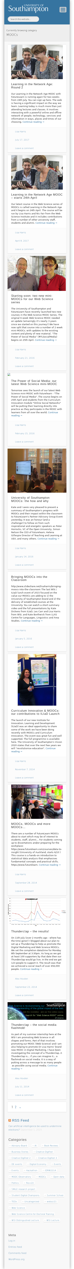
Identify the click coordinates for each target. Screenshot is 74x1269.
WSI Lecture (52, 1220)
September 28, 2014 (26, 883)
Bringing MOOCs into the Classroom (29, 578)
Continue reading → (33, 122)
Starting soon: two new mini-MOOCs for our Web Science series (32, 299)
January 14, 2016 (24, 556)
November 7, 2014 (25, 769)
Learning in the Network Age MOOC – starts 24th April (37, 196)
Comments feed (17, 1253)
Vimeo (52, 19)
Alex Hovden (21, 979)
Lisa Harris (20, 131)
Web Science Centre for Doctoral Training (33, 1214)
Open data (58, 1177)
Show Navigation (63, 9)
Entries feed (15, 1247)
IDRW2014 (50, 1170)
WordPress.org (16, 1259)
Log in (11, 1240)
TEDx (14, 1201)
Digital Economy (38, 1164)
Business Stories (20, 1152)
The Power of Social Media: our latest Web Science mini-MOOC (34, 382)
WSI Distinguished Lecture (25, 1220)
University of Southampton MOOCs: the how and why (30, 499)
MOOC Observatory (21, 1177)
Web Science (18, 1208)
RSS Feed (20, 1120)
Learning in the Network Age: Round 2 (32, 86)
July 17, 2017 (22, 140)
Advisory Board (19, 1145)
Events (57, 1164)
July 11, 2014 (22, 1086)
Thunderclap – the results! (30, 931)
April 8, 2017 (22, 241)
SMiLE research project (23, 1189)
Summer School (55, 1195)
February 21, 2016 (25, 358)
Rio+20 (30, 1183)
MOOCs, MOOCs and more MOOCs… (30, 825)
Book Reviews (51, 1145)
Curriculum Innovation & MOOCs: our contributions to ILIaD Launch (35, 712)
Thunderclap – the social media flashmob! (33, 1026)
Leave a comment (24, 148)
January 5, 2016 (23, 639)
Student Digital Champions (25, 1195)
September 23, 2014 (26, 987)
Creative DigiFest (44, 1152)
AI (36, 1145)
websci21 (52, 1201)
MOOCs (42, 1177)
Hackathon (31, 1170)
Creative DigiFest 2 (21, 1158)
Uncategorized (31, 1201)
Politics (15, 1183)
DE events (17, 1164)
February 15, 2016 (25, 433)
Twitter (45, 19)
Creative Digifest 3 (47, 1158)
